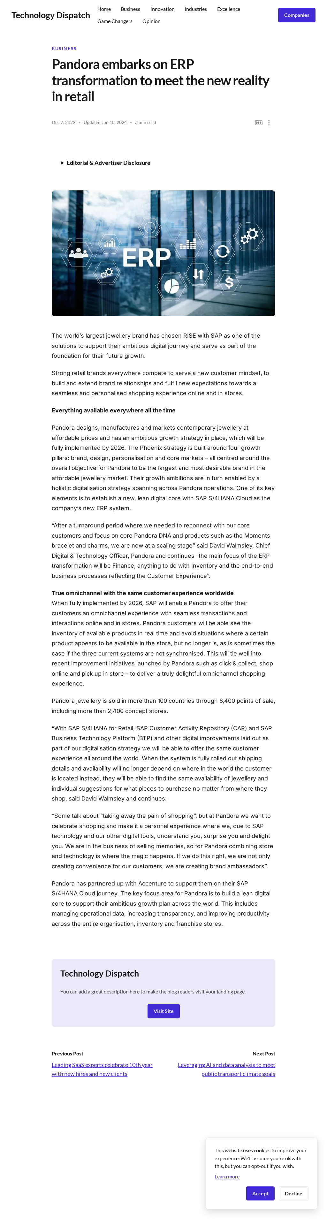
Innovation (162, 9)
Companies (296, 15)
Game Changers (115, 21)
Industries (196, 9)
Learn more (227, 1176)
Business (130, 9)
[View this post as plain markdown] (258, 122)
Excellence (228, 9)
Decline (293, 1193)
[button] (269, 122)
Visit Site (164, 1011)
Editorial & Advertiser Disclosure (108, 162)
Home (104, 9)
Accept (260, 1193)
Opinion (151, 21)
